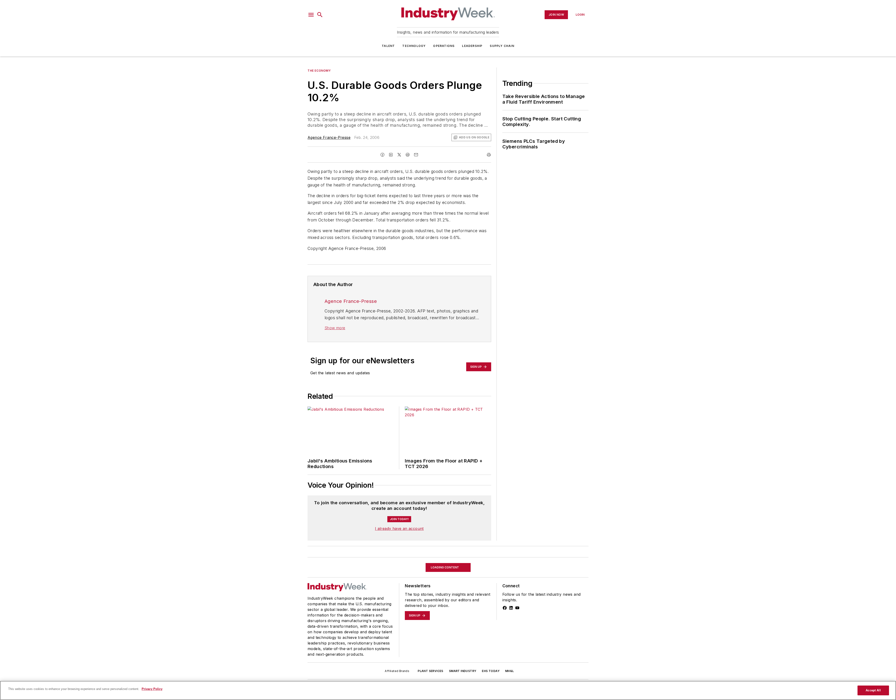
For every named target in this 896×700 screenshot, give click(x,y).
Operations (444, 46)
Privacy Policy (152, 689)
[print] (488, 154)
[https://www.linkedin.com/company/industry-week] (511, 617)
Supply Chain (502, 46)
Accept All (873, 690)
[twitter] (399, 154)
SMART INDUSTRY (462, 680)
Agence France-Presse (329, 137)
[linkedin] (390, 154)
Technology (414, 46)
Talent (388, 46)
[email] (416, 154)
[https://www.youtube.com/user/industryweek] (517, 617)
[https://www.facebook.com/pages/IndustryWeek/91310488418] (504, 617)
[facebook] (382, 154)
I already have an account (399, 538)
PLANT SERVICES (430, 680)
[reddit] (407, 154)
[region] (448, 690)
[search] (319, 14)
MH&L (509, 680)
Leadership (472, 46)
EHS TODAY (491, 680)
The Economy (319, 70)
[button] (311, 14)
